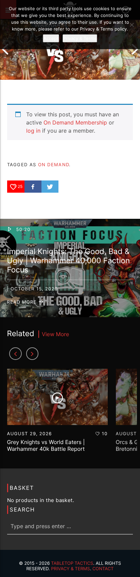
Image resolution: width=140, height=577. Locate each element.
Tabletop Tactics (72, 563)
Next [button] (135, 49)
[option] (54, 49)
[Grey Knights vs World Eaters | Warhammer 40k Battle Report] (54, 49)
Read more (22, 302)
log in (33, 130)
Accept (50, 38)
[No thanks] (131, 24)
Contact (103, 569)
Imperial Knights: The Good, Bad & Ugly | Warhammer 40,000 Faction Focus (68, 260)
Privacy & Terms (70, 569)
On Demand (53, 164)
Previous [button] (5, 49)
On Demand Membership (75, 122)
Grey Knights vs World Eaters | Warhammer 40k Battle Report (46, 445)
